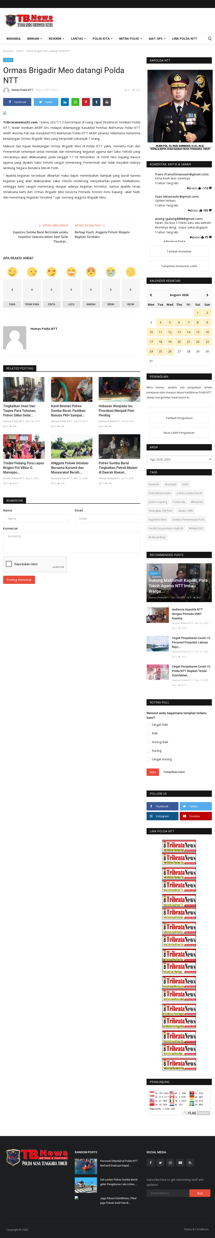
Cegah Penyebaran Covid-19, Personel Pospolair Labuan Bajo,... (191, 642)
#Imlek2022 (196, 528)
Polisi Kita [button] (101, 38)
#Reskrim (197, 502)
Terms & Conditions (196, 1229)
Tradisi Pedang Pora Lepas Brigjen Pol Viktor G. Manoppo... (23, 467)
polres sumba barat (189, 493)
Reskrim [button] (55, 38)
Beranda (14, 38)
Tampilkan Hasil (174, 772)
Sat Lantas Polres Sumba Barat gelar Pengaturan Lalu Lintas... (119, 1182)
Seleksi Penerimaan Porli (188, 519)
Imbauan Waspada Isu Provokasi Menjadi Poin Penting (116, 410)
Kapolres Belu (157, 519)
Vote (153, 772)
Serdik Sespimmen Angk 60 (166, 528)
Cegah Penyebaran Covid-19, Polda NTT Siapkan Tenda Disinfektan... (191, 671)
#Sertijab (170, 484)
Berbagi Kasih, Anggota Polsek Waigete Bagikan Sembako (102, 234)
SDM (185, 484)
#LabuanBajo (157, 537)
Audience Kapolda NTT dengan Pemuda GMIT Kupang (187, 614)
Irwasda (154, 484)
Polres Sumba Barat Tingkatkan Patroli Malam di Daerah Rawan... (118, 467)
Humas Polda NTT (22, 90)
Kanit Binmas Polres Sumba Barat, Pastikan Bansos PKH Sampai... (68, 410)
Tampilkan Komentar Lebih (179, 266)
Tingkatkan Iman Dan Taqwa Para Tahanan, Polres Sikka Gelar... (19, 410)
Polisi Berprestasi (160, 493)
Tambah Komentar (179, 251)
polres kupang (158, 502)
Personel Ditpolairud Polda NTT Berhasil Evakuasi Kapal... (119, 1163)
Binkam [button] (33, 38)
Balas (194, 188)
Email (79, 510)
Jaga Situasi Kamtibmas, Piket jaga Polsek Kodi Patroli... (118, 1200)
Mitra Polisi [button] (129, 38)
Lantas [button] (77, 38)
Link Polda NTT (184, 38)
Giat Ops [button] (156, 38)
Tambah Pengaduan (179, 418)
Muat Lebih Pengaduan (179, 432)
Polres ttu (179, 502)
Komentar (14, 500)
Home (19, 50)
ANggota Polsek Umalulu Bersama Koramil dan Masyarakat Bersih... (69, 467)
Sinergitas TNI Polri (160, 511)
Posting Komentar (19, 580)
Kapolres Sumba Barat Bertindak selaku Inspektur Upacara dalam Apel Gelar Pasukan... (40, 236)
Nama (7, 510)
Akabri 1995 (185, 511)
